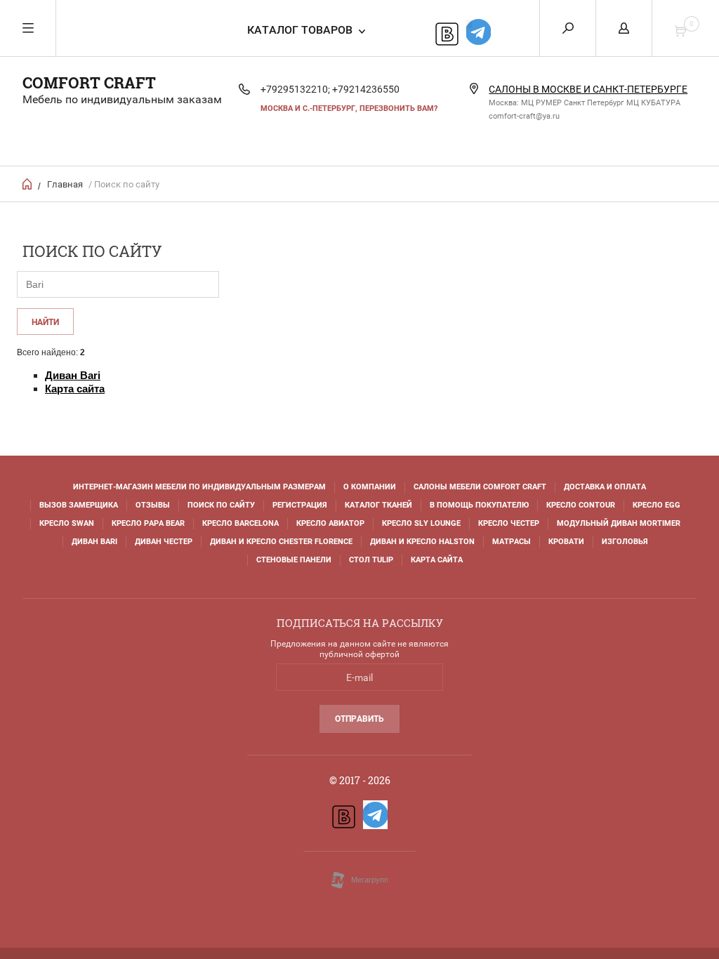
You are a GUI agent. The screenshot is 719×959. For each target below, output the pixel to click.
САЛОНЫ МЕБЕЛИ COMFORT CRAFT (480, 486)
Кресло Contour (580, 505)
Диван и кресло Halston (422, 541)
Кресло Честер (508, 523)
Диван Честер (163, 541)
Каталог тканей (378, 505)
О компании (369, 486)
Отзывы (153, 505)
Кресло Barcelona (240, 523)
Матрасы (511, 541)
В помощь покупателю (479, 505)
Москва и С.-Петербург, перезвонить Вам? (348, 108)
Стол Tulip (371, 559)
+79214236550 (366, 89)
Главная (65, 184)
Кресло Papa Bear (148, 523)
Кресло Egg (656, 505)
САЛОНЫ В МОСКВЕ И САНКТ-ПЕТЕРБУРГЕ (588, 89)
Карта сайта (437, 559)
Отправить (359, 719)
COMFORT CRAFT (89, 82)
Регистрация (299, 505)
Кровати (566, 541)
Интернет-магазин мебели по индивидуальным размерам (199, 486)
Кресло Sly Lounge (421, 523)
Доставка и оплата (605, 486)
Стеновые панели (293, 559)
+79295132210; (295, 89)
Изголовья (625, 541)
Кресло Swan (66, 523)
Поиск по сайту (221, 505)
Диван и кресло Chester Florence (281, 541)
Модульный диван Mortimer (618, 523)
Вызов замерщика (78, 505)
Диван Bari (94, 541)
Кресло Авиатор (330, 523)
